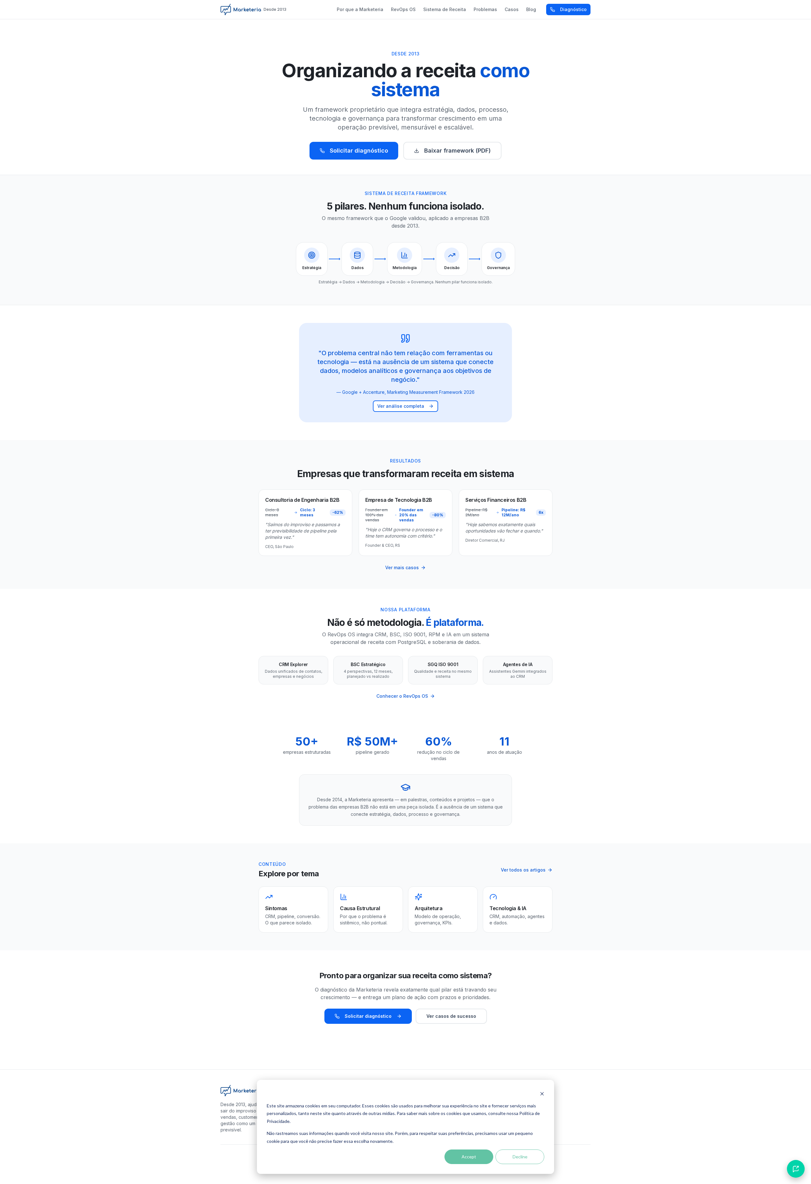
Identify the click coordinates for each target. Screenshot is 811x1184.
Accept (469, 1156)
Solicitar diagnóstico (359, 150)
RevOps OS (403, 9)
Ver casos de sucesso (451, 1016)
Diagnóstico (573, 9)
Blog (531, 9)
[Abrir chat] (796, 1169)
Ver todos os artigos (523, 869)
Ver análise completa (400, 406)
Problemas (485, 9)
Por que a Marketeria (360, 9)
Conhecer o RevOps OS (402, 696)
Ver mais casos (402, 567)
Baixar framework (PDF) (457, 150)
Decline (520, 1156)
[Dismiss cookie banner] (542, 1094)
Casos (512, 9)
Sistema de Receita (444, 9)
